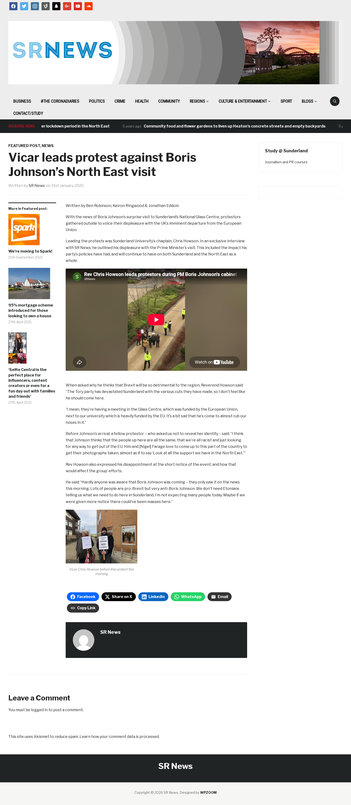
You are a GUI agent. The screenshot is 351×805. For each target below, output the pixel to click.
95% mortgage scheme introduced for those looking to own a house (30, 310)
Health (142, 101)
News (48, 145)
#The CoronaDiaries (60, 101)
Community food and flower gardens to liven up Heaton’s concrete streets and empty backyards (222, 126)
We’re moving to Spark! (30, 251)
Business (22, 101)
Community (169, 101)
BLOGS (307, 101)
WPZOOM (208, 792)
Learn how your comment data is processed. (120, 736)
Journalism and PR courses (286, 162)
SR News (37, 185)
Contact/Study (28, 113)
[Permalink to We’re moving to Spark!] (32, 231)
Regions (197, 101)
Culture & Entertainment (243, 101)
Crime (120, 101)
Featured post (24, 145)
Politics (97, 101)
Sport (286, 101)
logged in (39, 710)
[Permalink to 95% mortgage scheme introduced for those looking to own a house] (32, 285)
